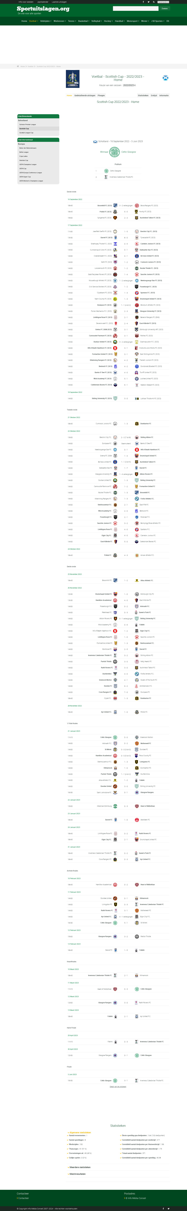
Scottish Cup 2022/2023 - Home (49, 66)
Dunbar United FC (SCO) (102, 342)
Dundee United (106, 786)
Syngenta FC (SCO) (104, 218)
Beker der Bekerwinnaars (27, 148)
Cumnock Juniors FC (103, 423)
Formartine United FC (147, 486)
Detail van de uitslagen (118, 1086)
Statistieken (143, 95)
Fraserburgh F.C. (106, 517)
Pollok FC (107, 555)
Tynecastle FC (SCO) (147, 237)
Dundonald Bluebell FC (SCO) (151, 366)
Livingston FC (145, 762)
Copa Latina (23, 156)
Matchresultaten (78, 1173)
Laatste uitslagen (59, 2)
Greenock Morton (105, 680)
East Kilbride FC (106, 541)
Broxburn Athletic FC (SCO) (150, 305)
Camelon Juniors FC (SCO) (150, 244)
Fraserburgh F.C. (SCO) (148, 286)
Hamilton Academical (103, 600)
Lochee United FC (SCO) (149, 378)
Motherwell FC (146, 743)
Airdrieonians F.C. (146, 686)
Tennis (71, 21)
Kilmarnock (108, 768)
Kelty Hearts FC (146, 661)
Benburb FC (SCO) (105, 366)
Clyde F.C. (107, 698)
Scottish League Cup (26, 133)
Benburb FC (144, 511)
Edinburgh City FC (147, 594)
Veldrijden (45, 21)
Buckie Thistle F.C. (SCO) (149, 268)
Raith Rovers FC (107, 667)
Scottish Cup (24, 128)
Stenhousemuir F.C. (105, 505)
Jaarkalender (42, 2)
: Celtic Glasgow (128, 151)
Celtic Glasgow (115, 171)
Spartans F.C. (145, 529)
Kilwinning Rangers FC (103, 499)
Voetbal (32, 21)
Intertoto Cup (23, 160)
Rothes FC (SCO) (146, 335)
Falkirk (141, 624)
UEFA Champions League (27, 164)
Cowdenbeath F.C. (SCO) (103, 256)
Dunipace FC (106, 443)
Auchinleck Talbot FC (148, 462)
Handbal (119, 21)
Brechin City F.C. (106, 437)
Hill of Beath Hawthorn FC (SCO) (99, 348)
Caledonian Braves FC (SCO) (101, 385)
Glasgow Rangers (147, 792)
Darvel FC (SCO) (106, 237)
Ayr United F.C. (106, 712)
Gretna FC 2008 (106, 456)
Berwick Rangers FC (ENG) (150, 317)
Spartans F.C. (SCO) (147, 292)
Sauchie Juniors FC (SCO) (149, 274)
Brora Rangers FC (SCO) (149, 205)
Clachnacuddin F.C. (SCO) (149, 342)
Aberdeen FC (145, 820)
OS (167, 21)
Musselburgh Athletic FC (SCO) (100, 280)
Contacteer (23, 1198)
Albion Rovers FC (146, 474)
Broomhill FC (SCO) (105, 205)
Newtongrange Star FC (103, 449)
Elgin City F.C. (107, 535)
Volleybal (95, 21)
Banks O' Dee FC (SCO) (103, 372)
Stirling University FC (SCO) (102, 398)
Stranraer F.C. (145, 517)
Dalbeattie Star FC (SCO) (149, 250)
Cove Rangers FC (105, 692)
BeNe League (23, 152)
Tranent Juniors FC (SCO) (149, 360)
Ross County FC (145, 755)
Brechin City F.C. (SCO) (148, 231)
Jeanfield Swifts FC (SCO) (102, 231)
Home (24, 21)
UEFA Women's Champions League (31, 181)
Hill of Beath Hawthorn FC (150, 449)
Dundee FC (108, 686)
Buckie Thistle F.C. (105, 492)
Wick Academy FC (104, 511)
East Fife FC (144, 505)
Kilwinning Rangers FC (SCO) (100, 360)
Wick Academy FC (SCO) (102, 378)
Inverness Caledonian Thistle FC (121, 177)
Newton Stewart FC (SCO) (150, 385)
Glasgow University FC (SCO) (150, 311)
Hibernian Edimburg (104, 806)
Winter (144, 21)
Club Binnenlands (25, 116)
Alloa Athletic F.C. (147, 580)
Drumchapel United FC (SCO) (150, 299)
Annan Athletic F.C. (147, 555)
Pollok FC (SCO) (105, 212)
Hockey (107, 21)
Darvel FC (143, 468)
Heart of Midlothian (148, 806)
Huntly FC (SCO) (145, 211)
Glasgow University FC (103, 474)
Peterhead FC (107, 612)
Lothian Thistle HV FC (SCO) (151, 398)
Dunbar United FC (104, 480)
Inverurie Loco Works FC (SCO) (150, 348)
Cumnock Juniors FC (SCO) (151, 262)
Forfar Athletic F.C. (147, 499)
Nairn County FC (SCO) (103, 299)
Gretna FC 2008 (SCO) (103, 329)
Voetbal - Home (24, 110)
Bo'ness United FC (104, 462)
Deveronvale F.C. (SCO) (104, 323)
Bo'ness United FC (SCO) (150, 256)
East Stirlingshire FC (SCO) (150, 354)
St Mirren (108, 749)
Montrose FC (107, 649)
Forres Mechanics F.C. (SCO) (101, 311)
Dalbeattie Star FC (105, 468)
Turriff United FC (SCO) (148, 372)
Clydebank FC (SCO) (104, 292)
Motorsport (132, 21)
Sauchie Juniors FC (104, 523)
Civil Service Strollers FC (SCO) (100, 286)
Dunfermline (107, 674)
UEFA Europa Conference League (30, 172)
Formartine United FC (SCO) (102, 354)
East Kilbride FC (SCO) (148, 323)
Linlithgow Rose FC (105, 529)
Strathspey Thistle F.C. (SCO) (101, 244)
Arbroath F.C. (145, 606)
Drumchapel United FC (148, 456)
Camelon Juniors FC (148, 535)
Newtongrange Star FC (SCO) (151, 280)
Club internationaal (25, 140)
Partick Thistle (106, 661)
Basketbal (83, 21)
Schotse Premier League (27, 124)
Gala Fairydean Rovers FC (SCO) (99, 274)
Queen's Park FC (145, 612)
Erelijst (154, 95)
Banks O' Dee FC (146, 443)
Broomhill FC (145, 492)
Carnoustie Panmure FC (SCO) (100, 335)
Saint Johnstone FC (104, 792)
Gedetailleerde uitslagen (84, 95)
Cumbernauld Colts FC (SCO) (100, 250)
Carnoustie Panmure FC (102, 486)
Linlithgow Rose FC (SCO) (102, 317)
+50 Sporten (157, 21)
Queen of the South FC (149, 680)
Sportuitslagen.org (27, 9)
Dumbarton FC (145, 423)
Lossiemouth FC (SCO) (103, 268)
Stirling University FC (148, 480)
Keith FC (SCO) (106, 262)
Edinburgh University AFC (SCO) (151, 329)
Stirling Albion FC (146, 437)
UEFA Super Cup (25, 177)
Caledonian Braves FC (148, 541)
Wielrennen (59, 21)
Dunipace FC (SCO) (104, 305)
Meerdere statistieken (80, 1167)
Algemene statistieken (80, 1132)
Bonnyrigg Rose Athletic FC (151, 523)
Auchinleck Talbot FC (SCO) (150, 218)
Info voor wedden (26, 2)
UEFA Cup (22, 168)
